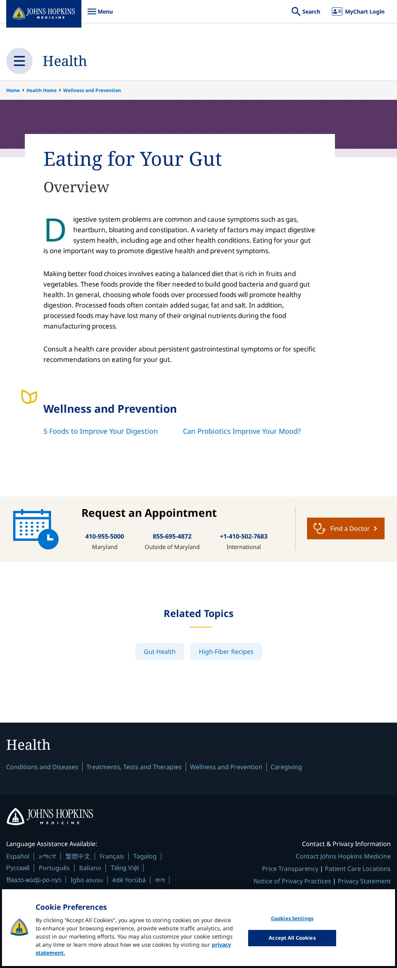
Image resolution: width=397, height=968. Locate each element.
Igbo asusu (87, 880)
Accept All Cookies (292, 937)
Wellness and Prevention (92, 90)
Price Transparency (290, 868)
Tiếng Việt (124, 867)
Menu (100, 15)
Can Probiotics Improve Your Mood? (242, 431)
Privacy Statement (364, 881)
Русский (17, 867)
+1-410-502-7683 (244, 536)
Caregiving (286, 767)
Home (13, 90)
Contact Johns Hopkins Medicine (343, 856)
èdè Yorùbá (129, 880)
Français (112, 856)
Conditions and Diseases (42, 767)
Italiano (90, 868)
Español (17, 856)
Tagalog (145, 856)
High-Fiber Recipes (226, 651)
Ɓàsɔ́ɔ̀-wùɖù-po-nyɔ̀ (33, 879)
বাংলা (160, 880)
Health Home (41, 90)
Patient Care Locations (358, 868)
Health (65, 60)
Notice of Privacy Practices (292, 881)
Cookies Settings (292, 918)
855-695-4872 (172, 536)
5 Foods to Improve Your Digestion (100, 431)
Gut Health (160, 651)
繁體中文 (78, 856)
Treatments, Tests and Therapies (134, 767)
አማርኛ (47, 856)
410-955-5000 (104, 536)
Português (54, 868)
